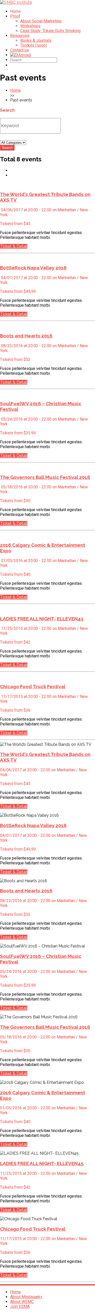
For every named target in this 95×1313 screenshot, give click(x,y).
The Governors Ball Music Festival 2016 (45, 477)
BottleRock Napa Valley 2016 (33, 267)
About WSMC (22, 1301)
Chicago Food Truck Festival (32, 686)
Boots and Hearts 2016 (26, 336)
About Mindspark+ (26, 1296)
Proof (15, 16)
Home (15, 90)
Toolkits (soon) (33, 45)
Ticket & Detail (13, 246)
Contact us (19, 50)
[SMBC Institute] (16, 2)
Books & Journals (35, 40)
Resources (19, 35)
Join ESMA (20, 1306)
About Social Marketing (40, 21)
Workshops (30, 25)
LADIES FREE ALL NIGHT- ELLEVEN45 (41, 618)
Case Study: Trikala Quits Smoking (50, 30)
